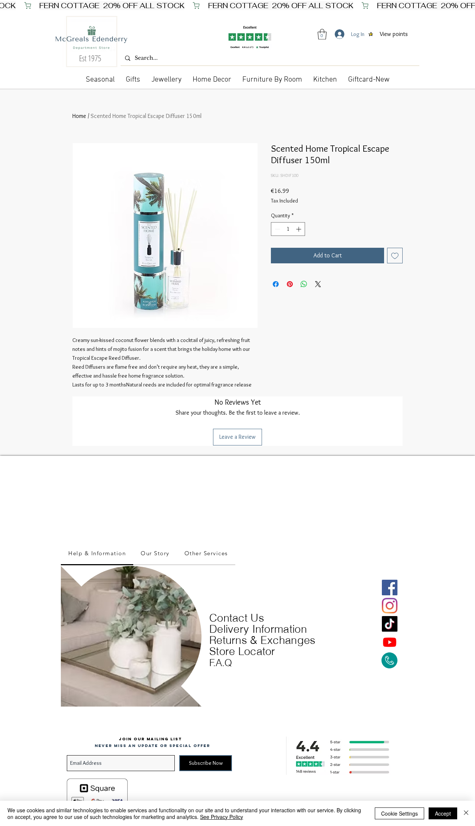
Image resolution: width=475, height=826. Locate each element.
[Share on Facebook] (275, 284)
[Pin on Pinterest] (289, 284)
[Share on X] (318, 284)
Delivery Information (258, 628)
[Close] (466, 813)
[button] (322, 34)
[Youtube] (389, 642)
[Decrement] (276, 229)
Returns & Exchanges (262, 640)
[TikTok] (389, 624)
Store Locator (242, 651)
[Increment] (299, 229)
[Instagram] (389, 605)
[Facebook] (389, 587)
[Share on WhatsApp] (303, 284)
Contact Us (236, 617)
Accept (443, 813)
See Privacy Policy (221, 816)
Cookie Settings (399, 813)
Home (79, 115)
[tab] (97, 553)
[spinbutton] (288, 229)
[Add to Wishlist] (395, 255)
